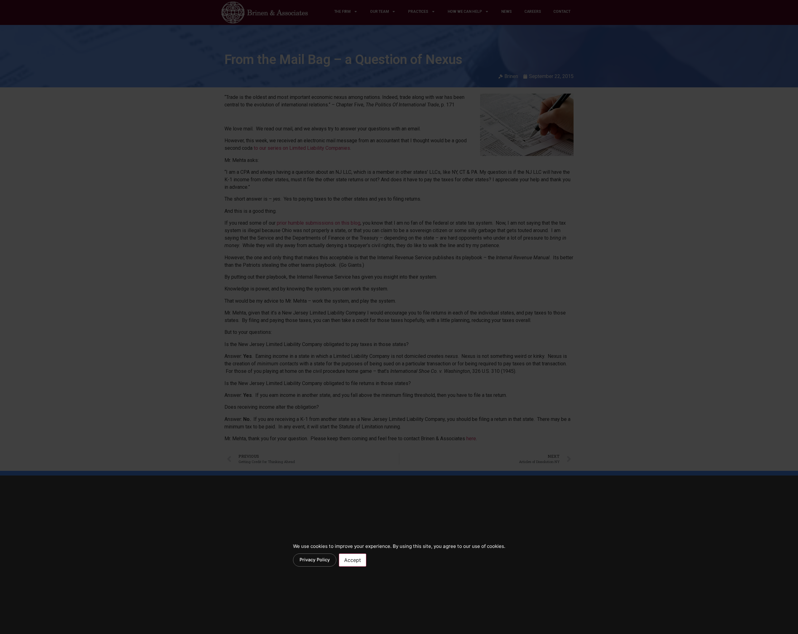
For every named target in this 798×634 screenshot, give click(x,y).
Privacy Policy (315, 559)
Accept (352, 560)
